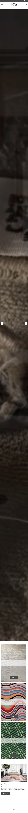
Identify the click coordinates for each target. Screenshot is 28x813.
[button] (2, 323)
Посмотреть (5, 793)
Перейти (13, 677)
